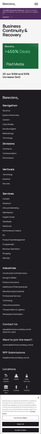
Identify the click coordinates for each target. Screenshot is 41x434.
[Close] (38, 397)
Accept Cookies (20, 430)
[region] (20, 414)
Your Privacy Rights (20, 418)
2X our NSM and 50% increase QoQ (16, 75)
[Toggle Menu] (36, 4)
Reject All (20, 424)
